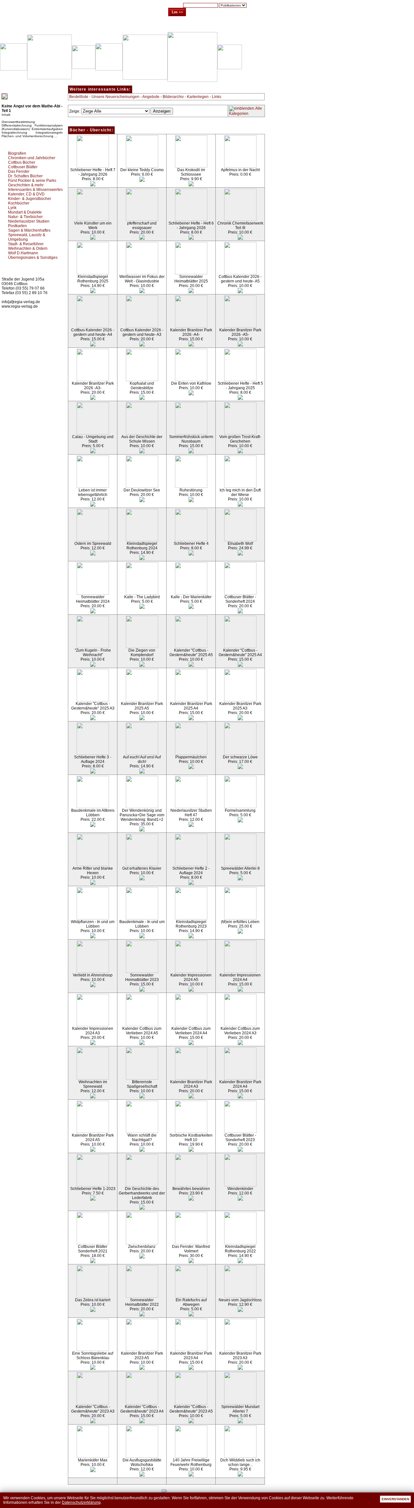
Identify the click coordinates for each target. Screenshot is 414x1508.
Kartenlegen (198, 96)
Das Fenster (18, 171)
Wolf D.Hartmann (23, 253)
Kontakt (241, 25)
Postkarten (17, 226)
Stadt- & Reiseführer (26, 244)
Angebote (150, 96)
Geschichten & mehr (26, 185)
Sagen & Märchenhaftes (29, 230)
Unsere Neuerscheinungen (115, 96)
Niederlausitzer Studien (28, 221)
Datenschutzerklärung (81, 1502)
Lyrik (12, 207)
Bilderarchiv (173, 96)
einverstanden (395, 1499)
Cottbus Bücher (21, 162)
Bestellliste (78, 96)
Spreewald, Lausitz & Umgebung (26, 237)
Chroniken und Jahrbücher (31, 158)
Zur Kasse (215, 25)
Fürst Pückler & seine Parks (32, 180)
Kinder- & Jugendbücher (29, 198)
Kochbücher (18, 203)
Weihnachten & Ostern (28, 248)
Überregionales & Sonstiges (33, 257)
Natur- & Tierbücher (25, 217)
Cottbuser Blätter (23, 167)
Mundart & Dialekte (25, 212)
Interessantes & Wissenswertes (35, 189)
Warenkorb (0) (182, 25)
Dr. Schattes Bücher (25, 176)
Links (216, 96)
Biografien (17, 153)
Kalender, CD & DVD (26, 194)
